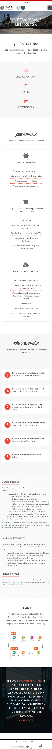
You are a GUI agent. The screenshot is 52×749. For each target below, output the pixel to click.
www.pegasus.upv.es (26, 720)
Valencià (26, 2)
